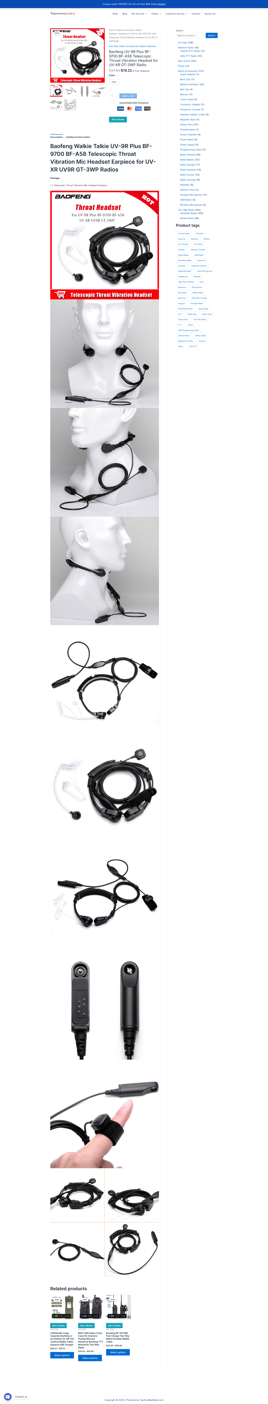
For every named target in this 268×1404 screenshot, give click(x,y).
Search (179, 30)
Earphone (202, 260)
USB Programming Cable (188, 330)
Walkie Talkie (200, 336)
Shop (115, 13)
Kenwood (182, 287)
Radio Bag (192, 314)
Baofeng (194, 239)
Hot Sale (113, 46)
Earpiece (181, 266)
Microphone (197, 287)
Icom (202, 282)
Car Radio (198, 244)
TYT (180, 325)
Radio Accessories (125, 30)
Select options (62, 1355)
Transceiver (183, 319)
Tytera (190, 325)
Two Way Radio (200, 319)
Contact (196, 13)
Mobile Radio (198, 293)
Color (112, 75)
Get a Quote (118, 119)
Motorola (182, 298)
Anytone (181, 239)
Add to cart (128, 96)
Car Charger (183, 244)
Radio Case (207, 314)
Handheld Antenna (199, 266)
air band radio (184, 233)
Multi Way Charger (199, 298)
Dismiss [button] (161, 4)
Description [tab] (56, 137)
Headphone (183, 277)
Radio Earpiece (148, 46)
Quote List (210, 13)
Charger (181, 250)
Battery (207, 239)
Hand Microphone (204, 271)
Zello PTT (193, 346)
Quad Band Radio (185, 309)
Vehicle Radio (183, 336)
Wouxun (202, 341)
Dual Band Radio (185, 260)
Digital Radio (183, 255)
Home (112, 30)
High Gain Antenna (186, 282)
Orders (154, 13)
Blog (124, 13)
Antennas (200, 233)
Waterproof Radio (185, 341)
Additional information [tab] (78, 137)
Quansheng (203, 309)
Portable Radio (197, 303)
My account (138, 13)
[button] (145, 13)
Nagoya (181, 303)
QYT (180, 314)
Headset (197, 277)
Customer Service (175, 13)
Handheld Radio (184, 271)
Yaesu (180, 346)
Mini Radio (182, 293)
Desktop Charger (198, 250)
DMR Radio (199, 255)
